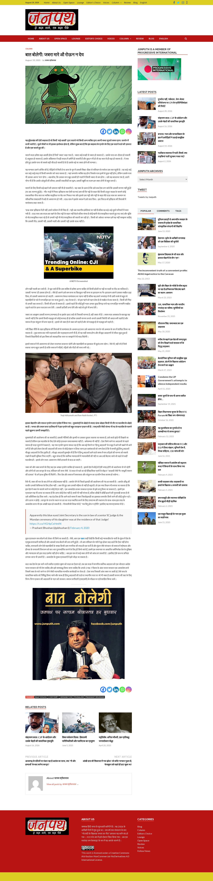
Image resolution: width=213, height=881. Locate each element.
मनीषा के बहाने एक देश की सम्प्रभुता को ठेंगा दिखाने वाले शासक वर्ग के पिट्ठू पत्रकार (172, 343)
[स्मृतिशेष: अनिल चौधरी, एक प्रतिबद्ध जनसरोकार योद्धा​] (115, 733)
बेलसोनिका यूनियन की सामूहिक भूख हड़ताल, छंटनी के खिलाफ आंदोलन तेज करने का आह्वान (172, 361)
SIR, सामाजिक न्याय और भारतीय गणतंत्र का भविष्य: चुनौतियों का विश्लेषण (171, 308)
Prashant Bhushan (94, 697)
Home (47, 2)
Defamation (66, 697)
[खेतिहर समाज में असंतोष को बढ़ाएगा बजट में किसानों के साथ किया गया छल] (147, 462)
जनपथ (84, 826)
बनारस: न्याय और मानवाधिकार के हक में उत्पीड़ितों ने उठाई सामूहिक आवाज (171, 137)
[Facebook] (174, 2)
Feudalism (79, 697)
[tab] (146, 211)
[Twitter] (178, 2)
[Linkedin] (116, 131)
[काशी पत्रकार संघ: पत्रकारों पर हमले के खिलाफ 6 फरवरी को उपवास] (147, 481)
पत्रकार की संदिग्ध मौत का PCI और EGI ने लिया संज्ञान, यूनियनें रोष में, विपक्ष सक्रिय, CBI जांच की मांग (172, 447)
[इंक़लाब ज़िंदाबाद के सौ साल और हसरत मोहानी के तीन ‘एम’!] (147, 254)
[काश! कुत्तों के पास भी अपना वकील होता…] (147, 395)
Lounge (80, 2)
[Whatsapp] (122, 131)
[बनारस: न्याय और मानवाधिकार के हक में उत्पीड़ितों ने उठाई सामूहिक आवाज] (147, 134)
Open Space (68, 2)
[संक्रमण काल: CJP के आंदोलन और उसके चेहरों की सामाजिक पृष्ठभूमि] (41, 733)
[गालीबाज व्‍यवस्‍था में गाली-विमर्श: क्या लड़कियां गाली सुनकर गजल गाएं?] (147, 152)
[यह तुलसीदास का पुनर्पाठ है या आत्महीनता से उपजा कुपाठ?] (147, 427)
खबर (83, 538)
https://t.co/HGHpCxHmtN (45, 523)
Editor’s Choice (94, 2)
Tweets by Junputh (147, 197)
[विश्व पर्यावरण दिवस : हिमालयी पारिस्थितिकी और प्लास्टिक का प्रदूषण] (78, 733)
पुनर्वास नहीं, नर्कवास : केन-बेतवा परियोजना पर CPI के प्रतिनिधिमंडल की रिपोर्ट (172, 102)
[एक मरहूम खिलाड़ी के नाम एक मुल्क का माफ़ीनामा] (147, 513)
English (143, 2)
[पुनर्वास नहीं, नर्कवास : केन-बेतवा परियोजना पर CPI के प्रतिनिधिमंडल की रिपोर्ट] (147, 99)
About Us (56, 2)
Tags (178, 211)
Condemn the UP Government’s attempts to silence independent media (172, 380)
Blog (135, 2)
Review (127, 2)
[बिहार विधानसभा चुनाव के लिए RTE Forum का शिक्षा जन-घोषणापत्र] (147, 411)
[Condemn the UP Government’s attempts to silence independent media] (147, 376)
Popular (146, 211)
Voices (106, 2)
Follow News (143, 850)
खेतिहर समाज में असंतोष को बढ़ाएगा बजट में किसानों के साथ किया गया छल (172, 466)
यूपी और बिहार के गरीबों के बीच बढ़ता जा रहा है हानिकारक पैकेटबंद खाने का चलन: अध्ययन (172, 289)
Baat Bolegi (41, 697)
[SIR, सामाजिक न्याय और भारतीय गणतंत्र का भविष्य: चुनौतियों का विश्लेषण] (147, 304)
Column (115, 2)
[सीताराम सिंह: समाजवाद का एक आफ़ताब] (147, 323)
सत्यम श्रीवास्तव (50, 60)
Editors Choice (144, 833)
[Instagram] (183, 2)
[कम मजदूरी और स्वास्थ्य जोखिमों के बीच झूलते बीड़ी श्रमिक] (147, 497)
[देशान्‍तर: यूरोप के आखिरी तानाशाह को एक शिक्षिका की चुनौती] (147, 238)
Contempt (53, 697)
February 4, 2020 (79, 527)
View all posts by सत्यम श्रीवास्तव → (63, 784)
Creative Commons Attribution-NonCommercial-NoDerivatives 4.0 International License (105, 856)
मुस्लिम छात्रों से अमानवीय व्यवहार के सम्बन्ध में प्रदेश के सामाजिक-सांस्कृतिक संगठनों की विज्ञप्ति (172, 223)
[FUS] (186, 2)
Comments (163, 211)
